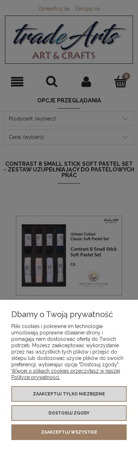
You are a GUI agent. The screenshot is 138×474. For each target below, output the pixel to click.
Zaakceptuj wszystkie (69, 432)
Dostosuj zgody (69, 413)
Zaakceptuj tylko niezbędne (69, 393)
